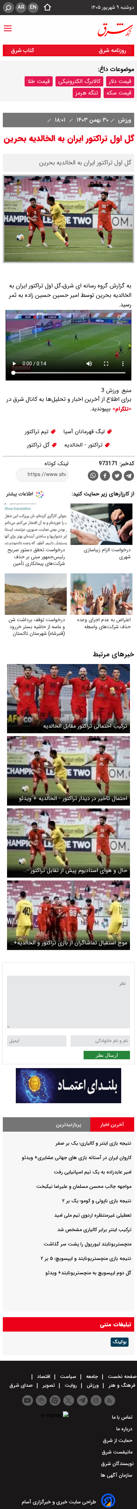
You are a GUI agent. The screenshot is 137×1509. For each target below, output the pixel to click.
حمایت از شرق (118, 1440)
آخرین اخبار (112, 1125)
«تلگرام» (121, 409)
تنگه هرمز (87, 93)
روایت (70, 1385)
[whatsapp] (93, 475)
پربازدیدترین (68, 1125)
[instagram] (96, 1400)
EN (33, 7)
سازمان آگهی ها (117, 1475)
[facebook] (105, 476)
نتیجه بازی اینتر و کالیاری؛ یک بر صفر (93, 1143)
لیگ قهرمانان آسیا (84, 431)
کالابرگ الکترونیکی (79, 81)
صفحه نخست (121, 1376)
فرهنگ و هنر (122, 1385)
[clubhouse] (41, 1400)
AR (21, 7)
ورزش (123, 120)
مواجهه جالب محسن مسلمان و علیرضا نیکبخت (83, 1186)
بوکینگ (119, 1342)
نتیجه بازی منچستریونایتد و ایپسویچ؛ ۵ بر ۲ (86, 1258)
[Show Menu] (8, 25)
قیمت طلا (38, 81)
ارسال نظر (107, 1055)
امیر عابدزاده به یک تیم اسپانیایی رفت (92, 1172)
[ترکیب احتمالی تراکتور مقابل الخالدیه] (68, 698)
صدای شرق (21, 1385)
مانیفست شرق (118, 1452)
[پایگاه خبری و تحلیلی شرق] (115, 29)
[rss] (109, 1400)
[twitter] (117, 476)
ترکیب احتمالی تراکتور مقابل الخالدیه (85, 726)
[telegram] (129, 477)
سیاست (68, 1376)
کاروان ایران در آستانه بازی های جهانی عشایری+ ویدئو (76, 1158)
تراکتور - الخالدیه (84, 445)
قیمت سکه (118, 93)
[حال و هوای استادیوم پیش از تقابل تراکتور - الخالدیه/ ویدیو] (68, 843)
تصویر (48, 1385)
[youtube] (27, 1400)
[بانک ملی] (68, 1101)
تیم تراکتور (37, 431)
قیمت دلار (120, 81)
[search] (8, 7)
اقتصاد (44, 1376)
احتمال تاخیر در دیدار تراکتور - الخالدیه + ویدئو (73, 798)
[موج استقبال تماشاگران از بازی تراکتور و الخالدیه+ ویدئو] (68, 915)
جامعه (92, 1376)
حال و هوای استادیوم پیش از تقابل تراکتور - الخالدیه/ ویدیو (77, 870)
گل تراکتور (39, 445)
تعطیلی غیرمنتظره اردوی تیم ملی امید (92, 1215)
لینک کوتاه (56, 463)
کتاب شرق (23, 50)
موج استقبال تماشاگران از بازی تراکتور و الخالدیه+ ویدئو (70, 942)
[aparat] (55, 1400)
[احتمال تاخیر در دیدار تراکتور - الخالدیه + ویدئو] (68, 770)
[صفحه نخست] (45, 7)
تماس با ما (123, 1417)
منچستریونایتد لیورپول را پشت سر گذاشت (87, 1244)
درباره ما (125, 1429)
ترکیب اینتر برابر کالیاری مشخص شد (94, 1230)
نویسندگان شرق (117, 1464)
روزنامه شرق (112, 50)
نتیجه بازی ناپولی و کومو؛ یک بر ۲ (96, 1201)
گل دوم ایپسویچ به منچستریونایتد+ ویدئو (88, 1273)
